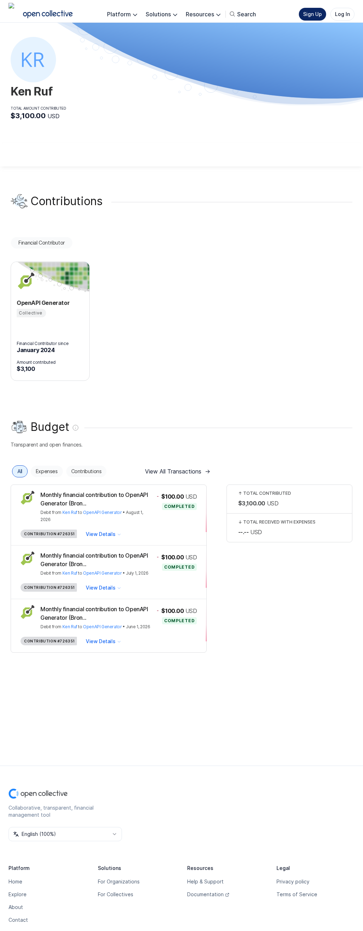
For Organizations (119, 881)
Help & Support (205, 881)
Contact (18, 920)
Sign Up (312, 14)
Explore (18, 894)
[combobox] (65, 834)
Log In (342, 14)
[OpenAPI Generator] (25, 280)
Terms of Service (297, 894)
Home (15, 881)
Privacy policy (293, 881)
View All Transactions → (177, 471)
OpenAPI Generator (102, 512)
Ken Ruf (69, 512)
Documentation (205, 894)
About (16, 907)
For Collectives (115, 894)
